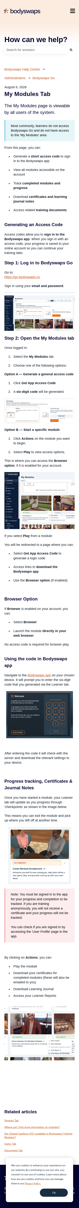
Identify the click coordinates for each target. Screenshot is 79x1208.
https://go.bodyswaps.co (22, 277)
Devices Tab (11, 1120)
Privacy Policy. (33, 1183)
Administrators (15, 78)
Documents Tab (13, 1150)
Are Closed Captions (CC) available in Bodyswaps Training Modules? (38, 1135)
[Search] (71, 50)
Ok (54, 1192)
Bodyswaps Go (44, 78)
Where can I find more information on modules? (32, 1127)
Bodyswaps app (39, 675)
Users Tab (10, 1143)
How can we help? (35, 39)
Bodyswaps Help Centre (22, 69)
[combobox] (36, 50)
